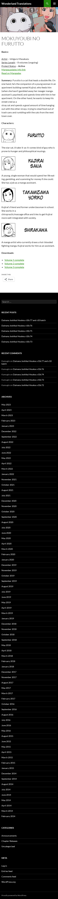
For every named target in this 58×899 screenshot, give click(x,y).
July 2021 (5, 495)
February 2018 (8, 661)
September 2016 (9, 709)
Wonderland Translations (16, 3)
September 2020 (9, 517)
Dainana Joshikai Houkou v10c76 (16, 325)
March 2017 (7, 693)
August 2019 (7, 586)
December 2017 (8, 672)
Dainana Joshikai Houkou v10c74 (16, 336)
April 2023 (6, 410)
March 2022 (7, 468)
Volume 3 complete (14, 267)
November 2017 (9, 677)
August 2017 (7, 682)
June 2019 (6, 597)
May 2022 (6, 458)
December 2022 (8, 431)
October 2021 (7, 485)
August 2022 (7, 442)
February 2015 (8, 762)
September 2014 (9, 779)
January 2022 (7, 474)
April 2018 (6, 650)
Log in (4, 866)
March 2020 (7, 549)
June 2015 (6, 741)
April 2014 (6, 805)
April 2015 (6, 752)
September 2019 (9, 581)
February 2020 (8, 554)
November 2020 (9, 506)
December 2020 (8, 501)
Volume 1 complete (14, 260)
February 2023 (8, 420)
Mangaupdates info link (13, 69)
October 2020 (7, 511)
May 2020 (6, 538)
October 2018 (7, 634)
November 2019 (9, 570)
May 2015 (6, 746)
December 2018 (8, 623)
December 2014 (8, 773)
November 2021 (9, 479)
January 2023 (7, 426)
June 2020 (6, 533)
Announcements (9, 835)
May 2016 (6, 730)
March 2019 (7, 613)
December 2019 (8, 565)
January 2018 (7, 666)
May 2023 (6, 404)
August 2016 (7, 714)
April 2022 (6, 463)
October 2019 (7, 575)
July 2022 (5, 447)
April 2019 (6, 607)
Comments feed (8, 876)
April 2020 (6, 543)
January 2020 (7, 559)
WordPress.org (8, 882)
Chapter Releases (9, 841)
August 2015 (7, 736)
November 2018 (9, 629)
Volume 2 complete (14, 263)
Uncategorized (8, 846)
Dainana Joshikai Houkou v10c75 (16, 331)
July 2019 (5, 591)
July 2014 (5, 789)
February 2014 (8, 816)
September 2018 (9, 640)
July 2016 (5, 720)
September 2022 (9, 436)
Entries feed (6, 871)
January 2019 (7, 618)
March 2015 (7, 757)
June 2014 (6, 795)
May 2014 (6, 800)
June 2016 (6, 725)
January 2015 (7, 768)
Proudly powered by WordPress (13, 895)
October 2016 (7, 704)
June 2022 (6, 452)
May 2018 (6, 645)
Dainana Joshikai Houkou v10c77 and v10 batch (23, 320)
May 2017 (6, 688)
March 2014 (7, 811)
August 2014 (7, 784)
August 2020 (7, 522)
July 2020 (5, 527)
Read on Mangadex (11, 73)
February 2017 (8, 698)
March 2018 (7, 656)
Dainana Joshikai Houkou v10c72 (28, 385)
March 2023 (7, 415)
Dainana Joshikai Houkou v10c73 (16, 341)
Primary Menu (54, 3)
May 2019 (6, 602)
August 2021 (7, 490)
